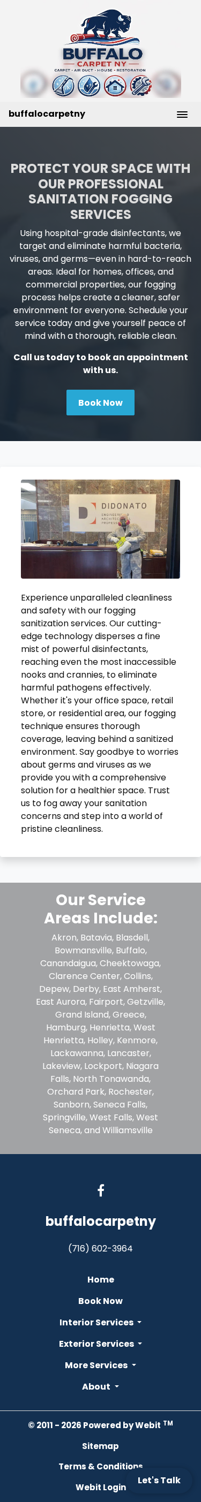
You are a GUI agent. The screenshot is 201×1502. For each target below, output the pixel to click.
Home (100, 1279)
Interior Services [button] (97, 1322)
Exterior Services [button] (97, 1344)
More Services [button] (97, 1365)
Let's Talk (159, 1480)
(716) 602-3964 (100, 1248)
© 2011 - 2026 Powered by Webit (100, 1425)
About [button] (97, 1386)
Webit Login (101, 1487)
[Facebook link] (100, 1191)
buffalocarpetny (47, 114)
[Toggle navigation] (182, 114)
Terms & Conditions (100, 1466)
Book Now (100, 403)
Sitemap (100, 1446)
